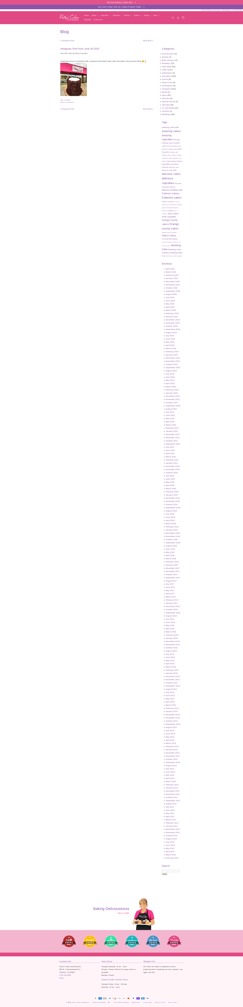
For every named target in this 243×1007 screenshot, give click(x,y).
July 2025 (170, 297)
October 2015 (172, 648)
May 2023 (170, 380)
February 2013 (172, 746)
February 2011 (172, 823)
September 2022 (173, 406)
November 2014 (173, 680)
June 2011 (170, 810)
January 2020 (172, 495)
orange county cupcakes (169, 232)
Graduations (167, 86)
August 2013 (171, 727)
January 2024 (172, 355)
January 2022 (172, 431)
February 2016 (172, 635)
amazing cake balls (170, 127)
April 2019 (170, 520)
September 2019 (173, 508)
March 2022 (171, 425)
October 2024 (172, 326)
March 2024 (171, 348)
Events (165, 79)
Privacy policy (147, 1002)
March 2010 (171, 855)
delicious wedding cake (172, 190)
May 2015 (170, 661)
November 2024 (173, 323)
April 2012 (170, 778)
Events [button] (136, 15)
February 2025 (172, 313)
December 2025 (173, 282)
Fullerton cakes (172, 197)
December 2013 (173, 715)
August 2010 (171, 839)
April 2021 (170, 453)
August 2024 (171, 333)
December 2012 (173, 753)
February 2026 (172, 275)
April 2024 (170, 345)
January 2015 (172, 673)
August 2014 (171, 689)
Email (61, 978)
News (164, 95)
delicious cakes (171, 173)
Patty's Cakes (169, 235)
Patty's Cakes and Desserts (80, 1002)
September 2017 (173, 578)
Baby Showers (168, 60)
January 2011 (172, 826)
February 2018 (172, 562)
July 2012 (170, 769)
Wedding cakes (176, 253)
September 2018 (173, 543)
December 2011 (173, 791)
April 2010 (170, 851)
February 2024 (172, 352)
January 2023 (172, 393)
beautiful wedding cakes (170, 149)
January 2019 (172, 530)
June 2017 (170, 587)
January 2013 (172, 750)
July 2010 (170, 842)
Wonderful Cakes (167, 256)
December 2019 (173, 498)
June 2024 (170, 339)
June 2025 (170, 301)
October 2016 (172, 610)
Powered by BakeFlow (99, 1002)
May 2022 (170, 419)
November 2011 (173, 794)
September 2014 (173, 686)
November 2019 (173, 501)
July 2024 (170, 336)
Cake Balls (166, 67)
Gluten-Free (167, 83)
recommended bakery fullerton (170, 242)
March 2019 (171, 524)
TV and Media (168, 108)
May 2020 (170, 482)
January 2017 (172, 603)
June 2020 (170, 479)
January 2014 (172, 711)
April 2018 (170, 555)
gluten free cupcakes (176, 204)
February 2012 (172, 785)
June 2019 (170, 517)
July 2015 (170, 654)
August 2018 (171, 546)
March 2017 (171, 597)
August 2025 (171, 294)
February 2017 (172, 600)
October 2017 (172, 575)
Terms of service (160, 1002)
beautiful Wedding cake (174, 146)
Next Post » (148, 41)
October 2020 (172, 473)
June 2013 (170, 734)
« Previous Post (67, 41)
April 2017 (170, 594)
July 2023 (170, 374)
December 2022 (173, 396)
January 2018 (172, 565)
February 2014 (172, 708)
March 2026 (171, 272)
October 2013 (172, 721)
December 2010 (173, 829)
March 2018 (171, 559)
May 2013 (170, 737)
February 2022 (172, 428)
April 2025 (170, 307)
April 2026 (170, 269)
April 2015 (170, 664)
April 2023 (170, 383)
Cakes (165, 70)
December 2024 (173, 320)
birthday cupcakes (176, 155)
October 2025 (172, 288)
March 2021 (171, 457)
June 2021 (170, 450)
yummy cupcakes (177, 256)
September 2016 (173, 613)
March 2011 (171, 820)
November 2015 (173, 645)
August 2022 (171, 409)
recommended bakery (170, 239)
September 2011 (173, 801)
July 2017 (170, 584)
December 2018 (173, 533)
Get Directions (226, 10)
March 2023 (171, 387)
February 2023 (172, 390)
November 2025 (173, 285)
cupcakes (166, 164)
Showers (166, 98)
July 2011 (170, 807)
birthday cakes (166, 155)
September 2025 (173, 291)
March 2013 (171, 743)
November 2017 (173, 571)
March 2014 (171, 705)
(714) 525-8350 (237, 10)
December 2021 (173, 434)
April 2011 (170, 817)
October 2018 (172, 539)
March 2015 (171, 667)
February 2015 (172, 670)
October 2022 (172, 403)
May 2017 (170, 590)
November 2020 (173, 469)
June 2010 (170, 845)
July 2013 (170, 731)
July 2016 (170, 619)
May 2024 (170, 342)
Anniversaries (168, 54)
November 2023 (173, 361)
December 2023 (173, 358)
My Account (217, 10)
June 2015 (170, 657)
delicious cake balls (169, 170)
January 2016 (172, 638)
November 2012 (173, 756)
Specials (165, 105)
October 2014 (172, 683)
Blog (64, 31)
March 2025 (171, 310)
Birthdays (166, 63)
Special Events (168, 102)
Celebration (167, 73)
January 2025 (172, 317)
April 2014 (170, 702)
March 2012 (171, 781)
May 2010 (170, 848)
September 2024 (173, 329)
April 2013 (170, 740)
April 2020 (170, 485)
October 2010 (172, 836)
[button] (94, 15)
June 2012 (170, 772)
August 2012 (171, 766)
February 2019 (172, 527)
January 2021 (172, 463)
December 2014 (173, 676)
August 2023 (171, 371)
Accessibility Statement (121, 1002)
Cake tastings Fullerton (174, 161)
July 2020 (170, 476)
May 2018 (170, 552)
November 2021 (173, 438)
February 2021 (172, 460)
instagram (67, 100)
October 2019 (172, 504)
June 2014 (170, 695)
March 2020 (171, 489)
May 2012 (170, 775)
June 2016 (170, 622)
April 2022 (170, 422)
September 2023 (173, 368)
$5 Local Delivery (207, 10)
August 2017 (171, 581)
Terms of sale (172, 1002)
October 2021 (172, 441)
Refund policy (136, 1002)
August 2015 (171, 651)
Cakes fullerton (173, 158)
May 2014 (170, 699)
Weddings (166, 114)
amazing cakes (171, 131)
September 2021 (173, 444)
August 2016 (171, 616)
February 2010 (172, 858)
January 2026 (172, 278)
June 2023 (170, 377)
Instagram (70, 102)
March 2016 (171, 632)
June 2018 (170, 549)
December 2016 (173, 606)
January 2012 (172, 788)
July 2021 (170, 447)
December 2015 (173, 641)
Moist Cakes (173, 214)
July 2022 (170, 412)
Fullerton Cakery (170, 193)
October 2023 (172, 364)
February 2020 (172, 492)
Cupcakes (166, 76)
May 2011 (170, 813)
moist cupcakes (169, 217)
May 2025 (170, 304)
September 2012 (173, 762)
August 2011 (171, 804)
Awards (165, 57)
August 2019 (171, 511)
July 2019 (170, 514)
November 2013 (173, 718)
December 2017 (173, 568)
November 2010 (173, 832)
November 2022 (173, 399)
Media (164, 92)
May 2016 (170, 625)
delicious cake (174, 167)
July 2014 (170, 692)
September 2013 (173, 724)
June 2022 (170, 415)
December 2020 (173, 466)
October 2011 (172, 797)
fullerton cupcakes (168, 201)
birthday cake (174, 152)
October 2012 (172, 759)
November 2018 (173, 536)
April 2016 (170, 629)
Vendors (165, 111)
